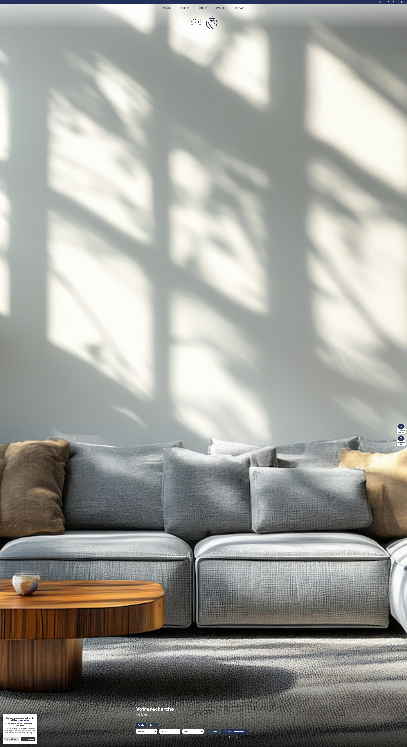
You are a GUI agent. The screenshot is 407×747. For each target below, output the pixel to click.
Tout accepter (28, 739)
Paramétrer (11, 739)
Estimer (153, 725)
